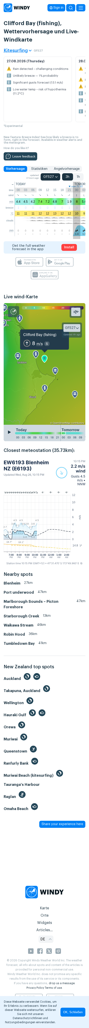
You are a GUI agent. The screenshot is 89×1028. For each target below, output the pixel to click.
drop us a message (62, 983)
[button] (70, 472)
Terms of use (53, 987)
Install (69, 247)
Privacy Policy (35, 987)
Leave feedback (23, 156)
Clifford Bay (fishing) (39, 334)
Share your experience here (62, 824)
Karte (44, 908)
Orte (45, 915)
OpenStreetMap (61, 423)
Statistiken (39, 168)
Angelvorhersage (67, 168)
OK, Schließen (73, 1012)
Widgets (44, 923)
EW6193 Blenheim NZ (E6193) (26, 465)
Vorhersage (15, 168)
